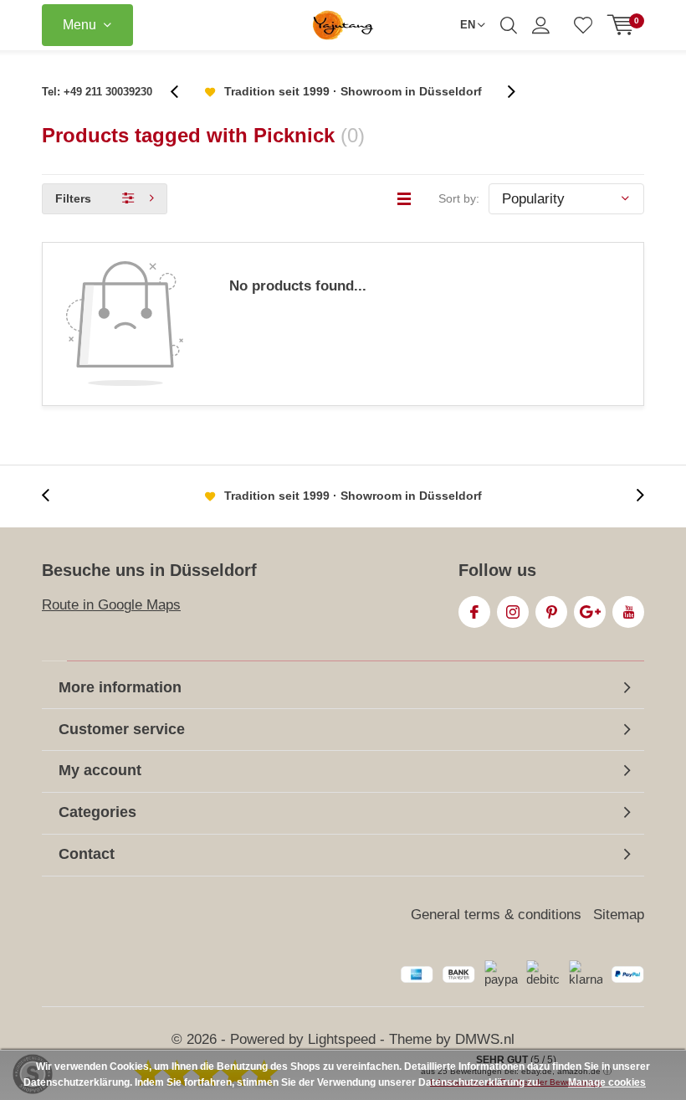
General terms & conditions (496, 915)
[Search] (508, 25)
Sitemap (618, 915)
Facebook (474, 612)
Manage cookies (607, 1082)
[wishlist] (583, 25)
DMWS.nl (484, 1039)
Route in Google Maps (111, 605)
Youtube (628, 612)
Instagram (513, 612)
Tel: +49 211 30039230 (97, 91)
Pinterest (551, 612)
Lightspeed (342, 1039)
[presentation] (183, 91)
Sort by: (458, 198)
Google (590, 612)
